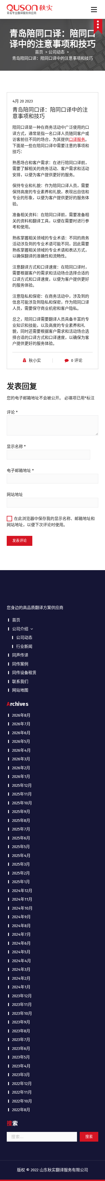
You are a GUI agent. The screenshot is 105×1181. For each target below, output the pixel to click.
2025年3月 (21, 864)
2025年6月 (21, 838)
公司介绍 (20, 629)
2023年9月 (21, 1022)
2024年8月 (21, 925)
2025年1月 (21, 881)
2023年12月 (22, 995)
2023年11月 (22, 1004)
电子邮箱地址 (20, 470)
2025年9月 (21, 811)
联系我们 (20, 681)
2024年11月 (22, 899)
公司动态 (56, 52)
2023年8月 (21, 1031)
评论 (12, 412)
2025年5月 (21, 846)
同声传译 (20, 655)
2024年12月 (22, 890)
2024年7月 (21, 934)
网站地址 (15, 494)
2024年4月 (21, 960)
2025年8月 (21, 820)
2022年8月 (21, 1109)
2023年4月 (21, 1066)
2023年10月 (22, 1013)
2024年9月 (21, 916)
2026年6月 (21, 732)
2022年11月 (22, 1092)
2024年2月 (21, 978)
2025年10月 (22, 803)
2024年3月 (21, 969)
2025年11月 (22, 794)
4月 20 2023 (22, 101)
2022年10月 (22, 1101)
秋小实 (35, 360)
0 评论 (76, 360)
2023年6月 (21, 1048)
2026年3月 (21, 759)
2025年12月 (22, 785)
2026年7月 (21, 723)
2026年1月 (21, 776)
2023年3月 (21, 1074)
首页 (39, 52)
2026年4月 (21, 750)
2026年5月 (21, 741)
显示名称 (16, 446)
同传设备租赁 (24, 672)
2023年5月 (21, 1057)
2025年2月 (21, 873)
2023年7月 (21, 1039)
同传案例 (20, 664)
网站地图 (20, 690)
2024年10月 (22, 908)
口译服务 (77, 139)
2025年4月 (21, 855)
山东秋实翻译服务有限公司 (64, 1170)
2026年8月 (21, 715)
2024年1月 (21, 987)
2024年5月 (21, 951)
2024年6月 (21, 943)
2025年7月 (21, 829)
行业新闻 (24, 646)
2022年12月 (22, 1083)
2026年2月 (21, 767)
